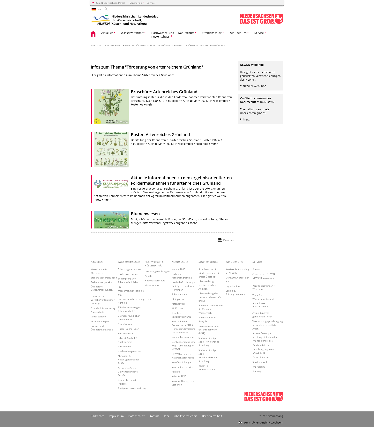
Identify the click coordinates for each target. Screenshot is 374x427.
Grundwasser (125, 324)
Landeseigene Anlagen (157, 271)
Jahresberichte (99, 316)
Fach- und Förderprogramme (140, 45)
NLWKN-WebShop (254, 86)
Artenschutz (178, 303)
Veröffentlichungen (172, 45)
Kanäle (148, 275)
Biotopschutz (179, 298)
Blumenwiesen (145, 213)
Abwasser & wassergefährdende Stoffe (128, 359)
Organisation (233, 285)
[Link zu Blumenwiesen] (111, 219)
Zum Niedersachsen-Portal (110, 2)
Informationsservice (182, 366)
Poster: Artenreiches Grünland (160, 134)
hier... (247, 119)
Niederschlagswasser (129, 351)
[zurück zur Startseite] (125, 20)
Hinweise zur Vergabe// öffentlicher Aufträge (103, 299)
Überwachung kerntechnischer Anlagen (207, 285)
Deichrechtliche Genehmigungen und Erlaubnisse (263, 349)
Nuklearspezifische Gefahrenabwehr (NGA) (208, 329)
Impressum (258, 366)
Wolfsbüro (177, 308)
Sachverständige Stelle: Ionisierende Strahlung (208, 341)
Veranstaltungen (100, 321)
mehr (149, 104)
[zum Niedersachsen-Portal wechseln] (261, 23)
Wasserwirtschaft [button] (132, 33)
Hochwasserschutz (155, 280)
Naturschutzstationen (183, 337)
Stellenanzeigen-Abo (102, 282)
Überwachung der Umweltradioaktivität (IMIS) (209, 297)
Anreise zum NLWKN (263, 273)
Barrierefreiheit (212, 416)
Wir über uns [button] (238, 33)
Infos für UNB (179, 376)
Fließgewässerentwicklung (132, 388)
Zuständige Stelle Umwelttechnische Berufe (128, 371)
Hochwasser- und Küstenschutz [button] (162, 34)
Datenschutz (136, 416)
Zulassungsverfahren (129, 269)
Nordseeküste (125, 333)
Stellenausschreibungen (104, 277)
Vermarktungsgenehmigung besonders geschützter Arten (267, 325)
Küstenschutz (152, 285)
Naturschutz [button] (186, 33)
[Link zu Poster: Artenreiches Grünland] (111, 149)
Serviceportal (259, 362)
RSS (166, 416)
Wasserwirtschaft (129, 262)
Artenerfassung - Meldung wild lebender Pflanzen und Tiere (264, 337)
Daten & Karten (260, 357)
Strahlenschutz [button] (212, 33)
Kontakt (176, 371)
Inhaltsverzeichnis (185, 416)
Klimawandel (124, 346)
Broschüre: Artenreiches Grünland (164, 91)
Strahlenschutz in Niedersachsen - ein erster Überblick (209, 273)
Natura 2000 (178, 269)
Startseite (96, 45)
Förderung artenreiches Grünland (206, 45)
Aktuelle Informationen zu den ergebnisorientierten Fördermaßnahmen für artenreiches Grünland (181, 180)
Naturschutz (113, 45)
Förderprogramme (128, 273)
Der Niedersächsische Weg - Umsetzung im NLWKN (184, 345)
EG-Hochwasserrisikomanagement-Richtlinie (135, 299)
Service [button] (259, 33)
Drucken (228, 240)
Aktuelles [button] (107, 33)
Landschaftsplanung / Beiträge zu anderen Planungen (183, 286)
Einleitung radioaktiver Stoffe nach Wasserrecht (210, 309)
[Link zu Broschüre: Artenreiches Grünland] (111, 106)
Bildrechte (97, 416)
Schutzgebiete (179, 294)
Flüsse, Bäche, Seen (128, 328)
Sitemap (256, 371)
